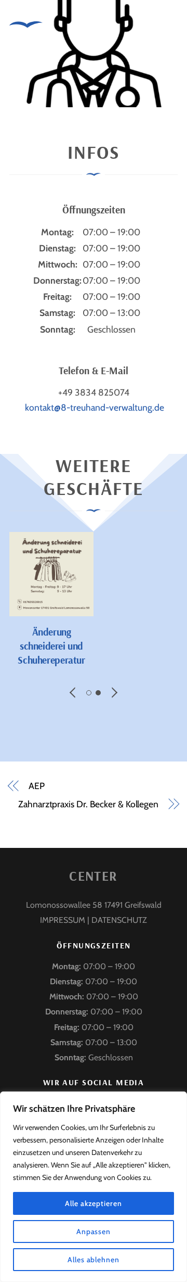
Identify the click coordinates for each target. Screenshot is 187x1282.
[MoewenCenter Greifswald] (26, 36)
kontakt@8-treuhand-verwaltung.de (94, 407)
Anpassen (93, 1231)
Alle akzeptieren (93, 1203)
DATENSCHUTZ (119, 920)
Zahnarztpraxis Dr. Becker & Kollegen (88, 803)
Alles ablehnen (93, 1259)
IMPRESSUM (62, 920)
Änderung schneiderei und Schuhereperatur (51, 646)
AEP (37, 785)
